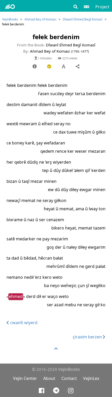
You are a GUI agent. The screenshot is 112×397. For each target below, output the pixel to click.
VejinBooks (10, 19)
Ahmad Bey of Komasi (40, 19)
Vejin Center (25, 378)
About (49, 378)
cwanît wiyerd (23, 322)
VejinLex (91, 378)
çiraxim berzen (88, 337)
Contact (69, 378)
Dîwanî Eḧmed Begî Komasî (82, 19)
